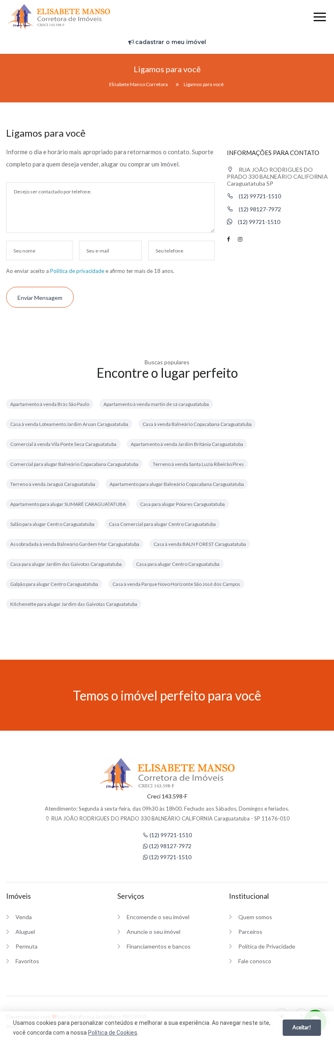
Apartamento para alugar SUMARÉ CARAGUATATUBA (68, 504)
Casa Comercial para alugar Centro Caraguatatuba (162, 524)
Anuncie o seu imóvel (153, 931)
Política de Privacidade (266, 946)
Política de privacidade (77, 271)
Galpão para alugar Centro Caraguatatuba (54, 584)
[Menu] (320, 18)
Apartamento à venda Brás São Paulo (49, 404)
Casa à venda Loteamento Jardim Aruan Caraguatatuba (69, 424)
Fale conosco (254, 961)
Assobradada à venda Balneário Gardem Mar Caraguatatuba (74, 544)
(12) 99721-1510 (259, 196)
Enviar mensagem (40, 297)
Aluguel (25, 931)
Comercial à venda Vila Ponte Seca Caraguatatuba (63, 444)
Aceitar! (301, 1027)
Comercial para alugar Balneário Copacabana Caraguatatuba (74, 464)
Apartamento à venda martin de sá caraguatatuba (156, 404)
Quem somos (255, 916)
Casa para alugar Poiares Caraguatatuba (182, 504)
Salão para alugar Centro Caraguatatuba (52, 524)
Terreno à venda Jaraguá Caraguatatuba (52, 484)
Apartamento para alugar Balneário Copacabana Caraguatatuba (177, 484)
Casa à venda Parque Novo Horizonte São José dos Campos (176, 584)
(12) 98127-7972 (259, 209)
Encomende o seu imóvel (158, 916)
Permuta (26, 946)
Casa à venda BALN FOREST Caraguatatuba (200, 544)
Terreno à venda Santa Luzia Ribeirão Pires (198, 464)
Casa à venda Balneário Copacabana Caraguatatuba (197, 424)
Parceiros (250, 931)
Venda (23, 916)
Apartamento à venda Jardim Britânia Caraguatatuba (187, 444)
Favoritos (27, 961)
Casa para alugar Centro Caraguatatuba (178, 564)
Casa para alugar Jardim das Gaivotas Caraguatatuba (66, 564)
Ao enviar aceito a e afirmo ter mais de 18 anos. (90, 271)
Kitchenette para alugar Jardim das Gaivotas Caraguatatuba (73, 604)
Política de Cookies (112, 1032)
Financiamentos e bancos (159, 946)
